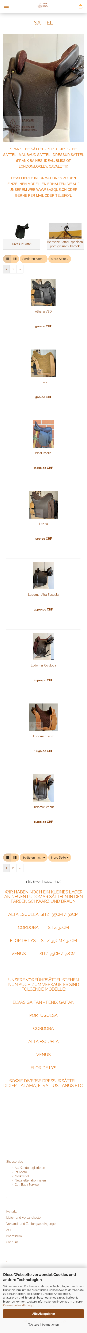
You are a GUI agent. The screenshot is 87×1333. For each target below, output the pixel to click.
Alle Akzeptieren (43, 1313)
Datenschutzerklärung (17, 1305)
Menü (6, 6)
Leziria (43, 524)
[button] (7, 259)
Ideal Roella (43, 453)
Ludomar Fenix (43, 736)
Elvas (43, 382)
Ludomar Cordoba (43, 665)
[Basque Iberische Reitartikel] (43, 6)
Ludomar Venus (43, 807)
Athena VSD (43, 311)
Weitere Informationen (43, 1324)
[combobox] (34, 259)
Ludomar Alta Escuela (43, 594)
